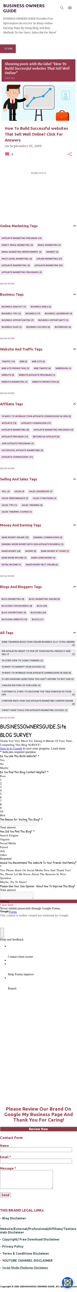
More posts (38, 173)
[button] (70, 154)
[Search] (62, 8)
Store (8, 48)
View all (10, 78)
